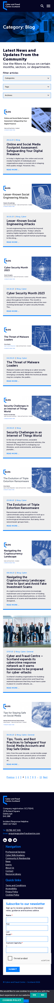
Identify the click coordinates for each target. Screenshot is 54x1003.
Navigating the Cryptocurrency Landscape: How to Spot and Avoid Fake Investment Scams (26, 582)
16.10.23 (10, 217)
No (43, 995)
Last (7, 932)
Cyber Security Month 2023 (26, 293)
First (7, 924)
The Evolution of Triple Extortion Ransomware (23, 506)
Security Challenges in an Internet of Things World (24, 434)
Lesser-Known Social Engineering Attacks (21, 222)
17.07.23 (10, 652)
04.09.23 (10, 358)
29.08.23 (10, 428)
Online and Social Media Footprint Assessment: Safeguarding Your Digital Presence (25, 149)
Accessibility (11, 888)
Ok (34, 995)
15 (41, 777)
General (30, 652)
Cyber (23, 217)
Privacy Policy (12, 892)
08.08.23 (10, 573)
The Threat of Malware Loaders (23, 363)
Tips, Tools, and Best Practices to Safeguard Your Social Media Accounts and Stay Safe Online (26, 744)
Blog (18, 140)
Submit (13, 969)
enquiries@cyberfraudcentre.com (24, 833)
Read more (12, 170)
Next (45, 777)
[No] (26, 1001)
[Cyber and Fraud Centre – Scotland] (11, 5)
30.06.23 (10, 735)
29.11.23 (10, 140)
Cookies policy (12, 1000)
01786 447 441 (13, 830)
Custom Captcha (14, 943)
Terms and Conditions (16, 885)
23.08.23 (10, 500)
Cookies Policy (12, 895)
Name (9, 915)
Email (9, 934)
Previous (11, 777)
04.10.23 (10, 289)
